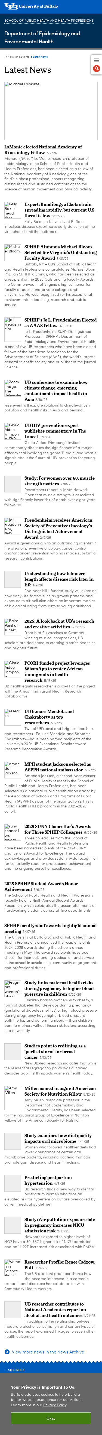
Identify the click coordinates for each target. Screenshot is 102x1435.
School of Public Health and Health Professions (49, 20)
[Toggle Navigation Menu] (96, 64)
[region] (51, 1404)
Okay (51, 1418)
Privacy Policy (54, 1405)
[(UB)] (51, 8)
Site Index (16, 1370)
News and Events (18, 57)
